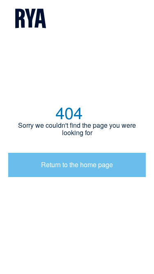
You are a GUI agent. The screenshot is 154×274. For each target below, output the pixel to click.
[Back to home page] (77, 19)
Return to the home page (77, 164)
